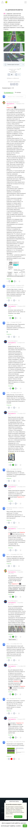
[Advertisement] (14, 779)
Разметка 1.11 (10, 107)
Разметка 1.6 (17, 681)
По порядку (18, 92)
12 (7, 281)
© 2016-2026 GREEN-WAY (14, 820)
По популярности (8, 92)
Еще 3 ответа (12, 639)
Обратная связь (14, 801)
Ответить (9, 278)
